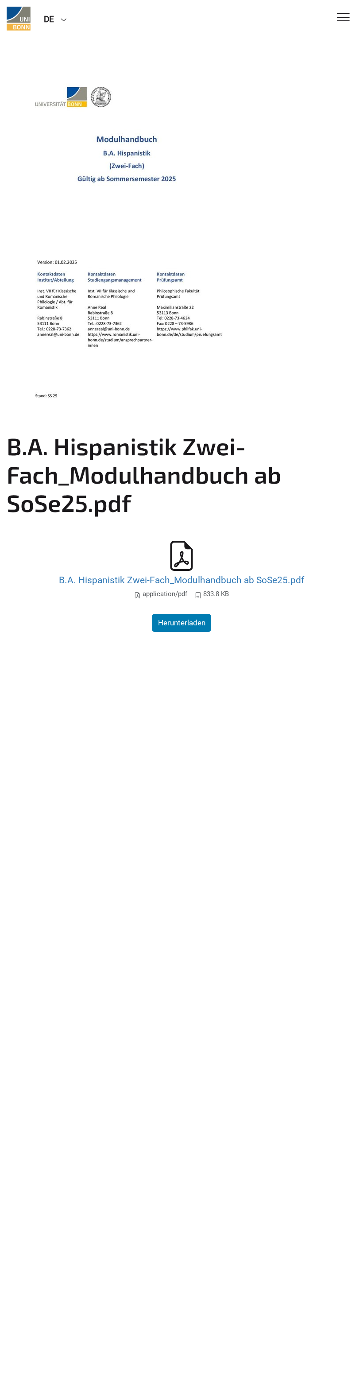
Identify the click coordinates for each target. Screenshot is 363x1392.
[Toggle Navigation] (343, 18)
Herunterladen (181, 622)
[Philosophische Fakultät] (19, 19)
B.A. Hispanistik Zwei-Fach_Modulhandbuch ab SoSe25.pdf (181, 579)
